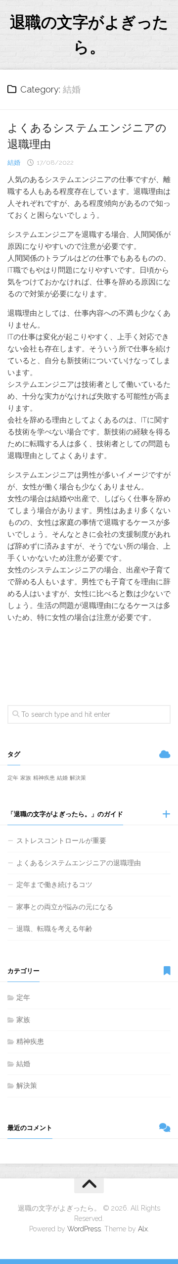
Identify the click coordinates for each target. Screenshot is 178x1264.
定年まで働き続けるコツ (54, 885)
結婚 (13, 162)
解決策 (78, 778)
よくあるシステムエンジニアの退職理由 (78, 863)
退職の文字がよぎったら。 (89, 34)
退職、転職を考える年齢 (54, 929)
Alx (143, 1229)
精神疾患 (44, 778)
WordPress (84, 1229)
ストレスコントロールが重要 (61, 840)
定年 (12, 778)
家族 (25, 778)
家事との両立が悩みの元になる (64, 907)
